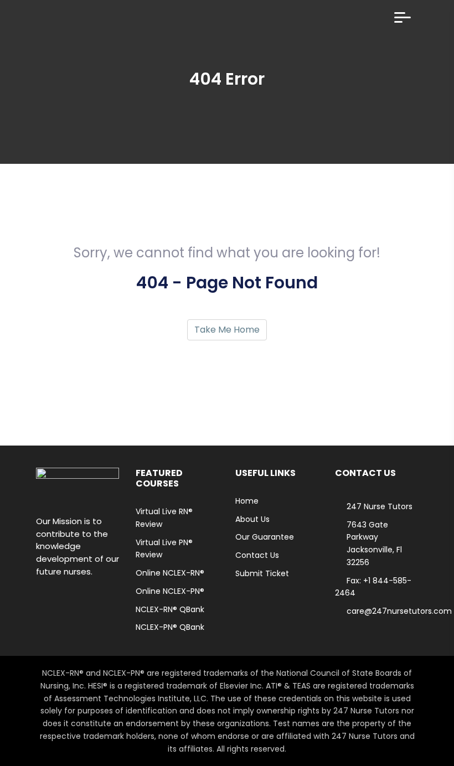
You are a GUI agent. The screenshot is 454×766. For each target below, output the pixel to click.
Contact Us (257, 555)
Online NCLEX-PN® (170, 591)
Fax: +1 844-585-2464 (373, 587)
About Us (252, 519)
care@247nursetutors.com (399, 611)
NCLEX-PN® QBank (170, 627)
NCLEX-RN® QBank (170, 609)
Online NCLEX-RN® (170, 572)
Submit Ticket (262, 573)
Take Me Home (227, 329)
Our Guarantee (264, 536)
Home (247, 500)
